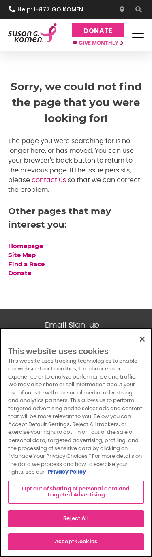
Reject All (75, 518)
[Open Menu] (138, 37)
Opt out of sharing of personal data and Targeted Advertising (76, 492)
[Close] (142, 339)
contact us (49, 180)
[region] (76, 442)
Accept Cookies (76, 541)
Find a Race (26, 264)
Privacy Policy (67, 472)
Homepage (26, 246)
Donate (98, 31)
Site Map (22, 255)
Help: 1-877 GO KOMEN (50, 9)
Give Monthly (99, 43)
